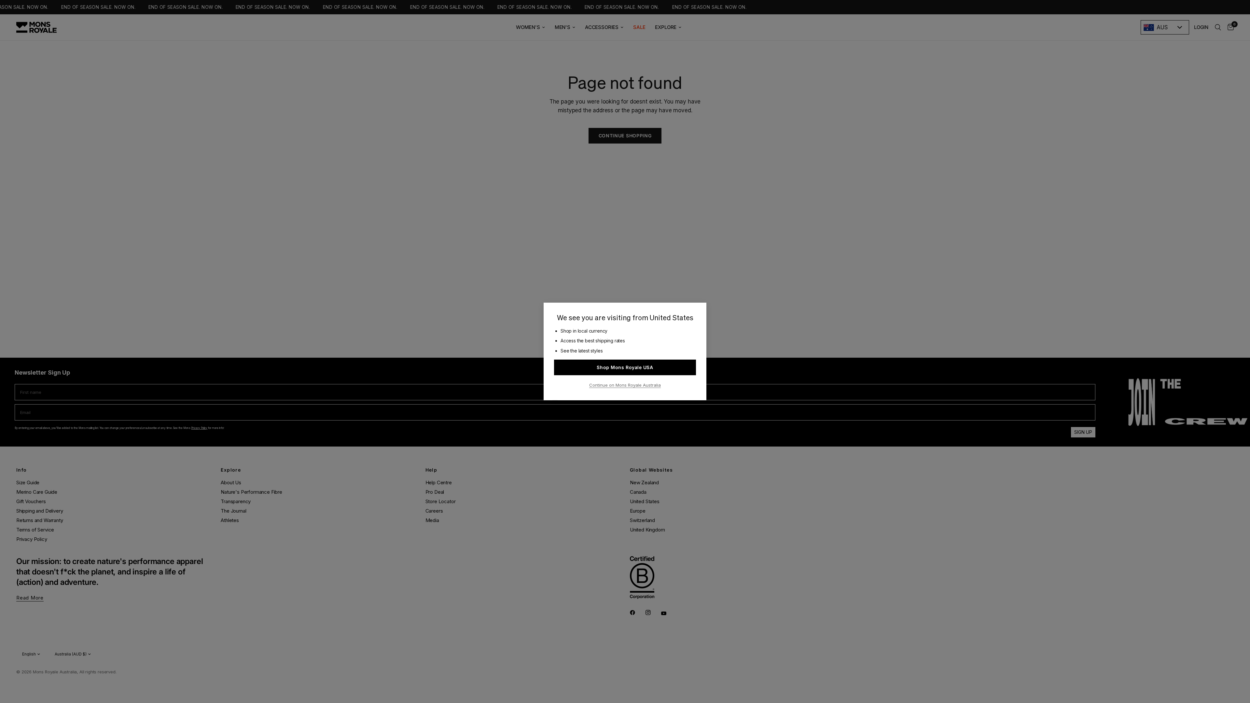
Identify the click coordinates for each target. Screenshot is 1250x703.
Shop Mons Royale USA (625, 367)
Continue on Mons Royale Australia (625, 385)
